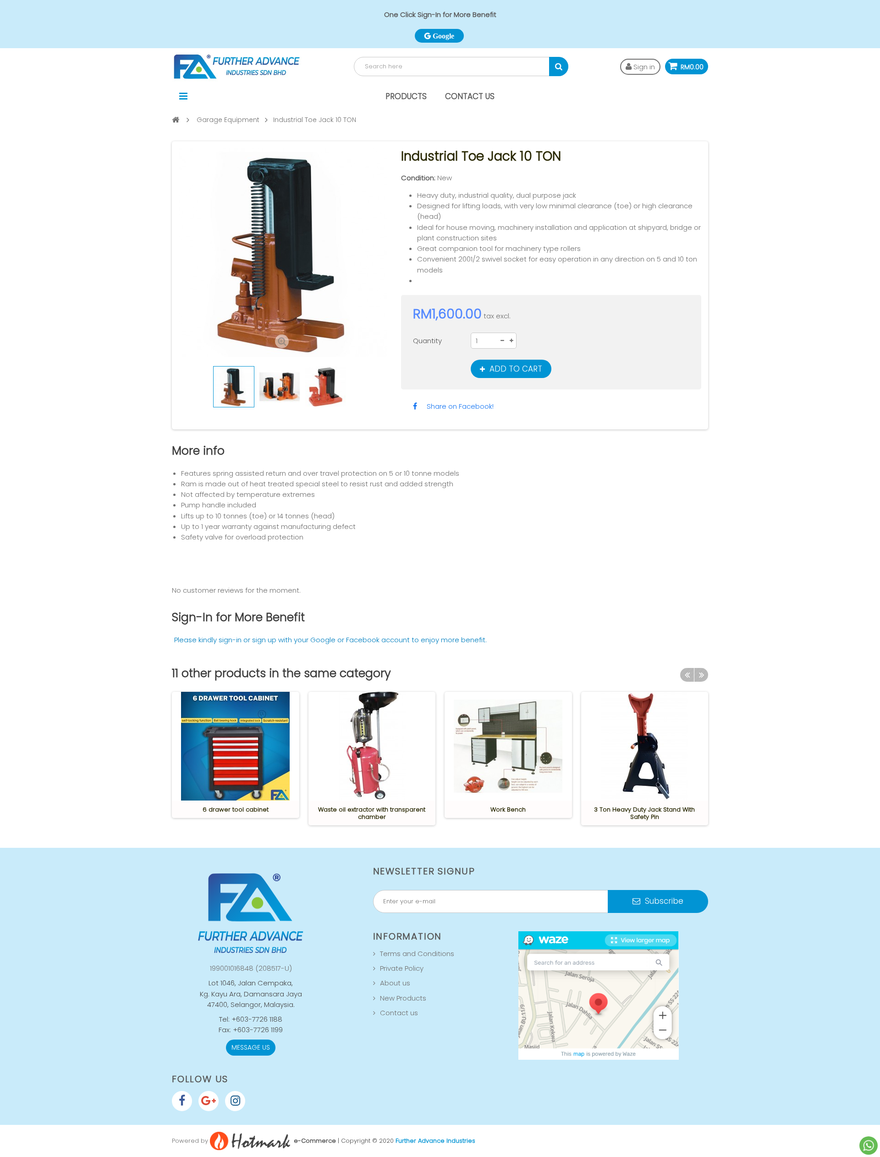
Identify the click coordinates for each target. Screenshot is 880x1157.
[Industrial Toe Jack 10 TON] (233, 386)
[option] (235, 755)
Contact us (399, 1013)
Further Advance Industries (435, 1140)
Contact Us (470, 96)
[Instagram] (235, 1101)
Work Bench (508, 809)
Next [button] (701, 675)
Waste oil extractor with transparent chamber (371, 813)
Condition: (418, 178)
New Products (403, 998)
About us (395, 983)
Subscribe (663, 901)
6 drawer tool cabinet (236, 809)
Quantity (427, 340)
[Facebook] (182, 1101)
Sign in (643, 67)
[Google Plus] (208, 1101)
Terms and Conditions (417, 953)
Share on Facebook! (460, 406)
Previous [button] (687, 675)
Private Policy (402, 968)
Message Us (250, 1047)
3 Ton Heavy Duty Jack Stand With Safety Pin (644, 813)
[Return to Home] (175, 119)
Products (406, 96)
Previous (180, 386)
